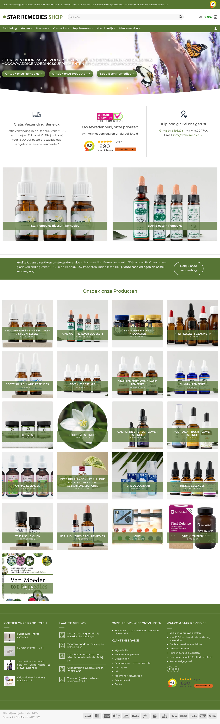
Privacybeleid (122, 680)
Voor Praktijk (105, 28)
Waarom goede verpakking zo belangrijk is (85, 646)
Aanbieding (10, 28)
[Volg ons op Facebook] (170, 669)
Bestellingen (122, 658)
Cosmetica (60, 28)
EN (200, 16)
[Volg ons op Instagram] (176, 669)
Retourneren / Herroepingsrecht (133, 663)
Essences (41, 28)
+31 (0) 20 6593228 (170, 130)
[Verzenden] (181, 17)
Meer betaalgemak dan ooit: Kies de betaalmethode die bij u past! (86, 657)
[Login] (215, 28)
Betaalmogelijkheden (127, 654)
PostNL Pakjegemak (181, 661)
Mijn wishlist (122, 650)
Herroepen (121, 667)
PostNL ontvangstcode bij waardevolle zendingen (83, 635)
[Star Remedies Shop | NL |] (33, 17)
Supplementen (82, 28)
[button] (211, 17)
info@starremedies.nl (187, 135)
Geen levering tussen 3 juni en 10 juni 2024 (85, 669)
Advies (118, 671)
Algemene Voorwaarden (128, 675)
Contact (119, 684)
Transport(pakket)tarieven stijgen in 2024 (82, 680)
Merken (25, 28)
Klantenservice (128, 28)
